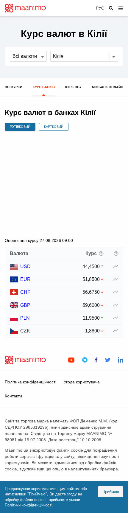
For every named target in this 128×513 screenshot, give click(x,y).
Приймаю (110, 491)
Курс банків (44, 87)
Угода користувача (82, 382)
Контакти (13, 396)
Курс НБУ (73, 87)
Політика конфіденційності (30, 382)
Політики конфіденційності (28, 505)
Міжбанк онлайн (107, 87)
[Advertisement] (64, 184)
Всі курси (13, 87)
